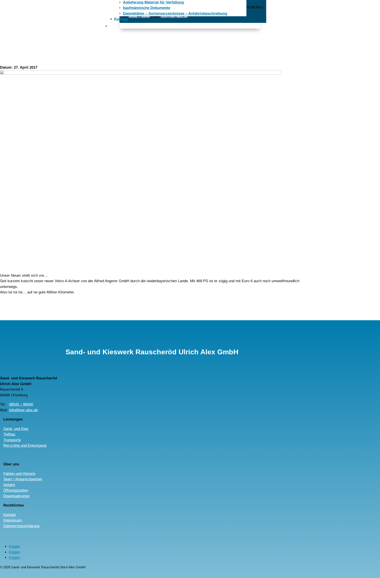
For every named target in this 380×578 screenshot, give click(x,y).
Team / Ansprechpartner (22, 479)
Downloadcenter (16, 496)
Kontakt (121, 19)
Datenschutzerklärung (21, 526)
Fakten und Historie (19, 474)
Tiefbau (9, 434)
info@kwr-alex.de (23, 410)
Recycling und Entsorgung (24, 445)
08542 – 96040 (21, 404)
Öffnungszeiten (15, 490)
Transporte (12, 440)
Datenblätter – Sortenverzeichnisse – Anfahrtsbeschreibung (175, 13)
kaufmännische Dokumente (146, 8)
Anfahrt (9, 485)
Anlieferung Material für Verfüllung (153, 2)
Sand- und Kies (15, 429)
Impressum (12, 520)
